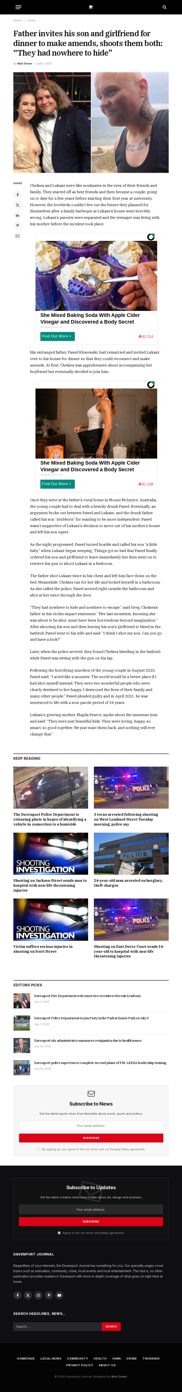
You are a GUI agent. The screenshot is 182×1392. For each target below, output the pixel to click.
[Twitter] (17, 205)
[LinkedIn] (17, 215)
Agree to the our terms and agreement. (93, 1233)
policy (104, 1233)
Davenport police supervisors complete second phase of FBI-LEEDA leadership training (100, 1063)
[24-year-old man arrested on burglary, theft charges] (131, 854)
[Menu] (18, 7)
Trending (151, 1358)
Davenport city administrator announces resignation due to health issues (87, 1041)
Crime (131, 1358)
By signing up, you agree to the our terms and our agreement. (93, 1149)
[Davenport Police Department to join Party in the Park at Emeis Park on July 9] (22, 1023)
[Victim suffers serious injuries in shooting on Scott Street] (50, 919)
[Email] (17, 236)
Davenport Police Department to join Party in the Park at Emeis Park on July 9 (91, 1018)
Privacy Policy (119, 1149)
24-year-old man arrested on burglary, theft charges (128, 883)
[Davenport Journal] (91, 7)
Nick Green (24, 63)
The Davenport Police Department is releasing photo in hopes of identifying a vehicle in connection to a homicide (49, 819)
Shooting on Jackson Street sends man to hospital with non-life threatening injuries (50, 885)
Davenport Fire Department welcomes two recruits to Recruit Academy (87, 996)
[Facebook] (17, 195)
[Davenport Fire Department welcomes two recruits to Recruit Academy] (22, 1000)
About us (107, 1365)
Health (100, 1358)
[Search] (164, 7)
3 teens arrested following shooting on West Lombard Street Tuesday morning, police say (126, 819)
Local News (50, 1358)
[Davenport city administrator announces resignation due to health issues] (22, 1045)
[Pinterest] (17, 225)
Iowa (116, 1358)
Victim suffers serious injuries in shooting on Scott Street (42, 949)
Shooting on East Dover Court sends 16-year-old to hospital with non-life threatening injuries (129, 951)
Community (77, 1358)
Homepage (26, 1358)
